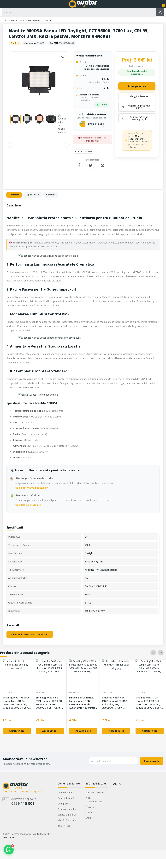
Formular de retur (67, 809)
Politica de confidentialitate (93, 800)
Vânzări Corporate (67, 820)
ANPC (88, 818)
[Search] (160, 12)
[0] (161, 4)
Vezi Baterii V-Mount (28, 504)
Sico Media (8, 837)
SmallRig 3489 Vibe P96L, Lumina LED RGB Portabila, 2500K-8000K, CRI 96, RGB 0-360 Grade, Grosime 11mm (49, 703)
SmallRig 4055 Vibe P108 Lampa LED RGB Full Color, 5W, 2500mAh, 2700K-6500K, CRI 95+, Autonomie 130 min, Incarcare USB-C (114, 703)
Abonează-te (152, 761)
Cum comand (65, 792)
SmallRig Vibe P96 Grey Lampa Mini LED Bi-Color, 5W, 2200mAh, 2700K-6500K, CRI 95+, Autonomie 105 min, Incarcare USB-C (16, 703)
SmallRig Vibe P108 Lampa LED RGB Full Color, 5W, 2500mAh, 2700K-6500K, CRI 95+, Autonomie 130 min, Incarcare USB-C (149, 703)
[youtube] (16, 814)
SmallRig (7, 693)
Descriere (14, 194)
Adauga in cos (137, 86)
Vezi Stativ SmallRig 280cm (31, 487)
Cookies (89, 807)
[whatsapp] (22, 814)
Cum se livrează (66, 798)
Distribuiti (79, 165)
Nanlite (15, 43)
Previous (17, 81)
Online (103, 104)
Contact (89, 812)
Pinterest (102, 165)
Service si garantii (67, 814)
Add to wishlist (136, 96)
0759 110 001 (96, 124)
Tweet (90, 165)
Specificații (33, 194)
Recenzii (50, 194)
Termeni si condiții (95, 792)
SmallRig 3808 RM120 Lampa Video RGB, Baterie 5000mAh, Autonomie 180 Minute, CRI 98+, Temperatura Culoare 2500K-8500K (83, 703)
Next (60, 81)
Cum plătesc (64, 803)
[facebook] (4, 814)
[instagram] (10, 814)
